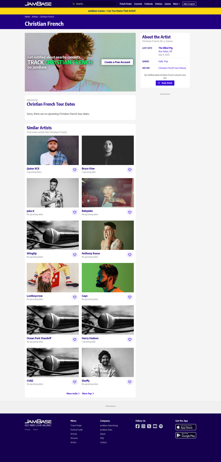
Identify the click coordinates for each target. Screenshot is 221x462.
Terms (35, 429)
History (146, 68)
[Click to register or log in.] (75, 170)
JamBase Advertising (109, 425)
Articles (74, 434)
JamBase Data (106, 429)
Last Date (147, 48)
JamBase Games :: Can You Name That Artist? (112, 10)
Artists (35, 16)
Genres (145, 62)
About (102, 434)
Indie (160, 61)
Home (27, 16)
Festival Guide (77, 429)
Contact (103, 442)
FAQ (102, 438)
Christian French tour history (172, 67)
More (175, 3)
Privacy (27, 429)
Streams (74, 438)
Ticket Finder (76, 425)
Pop (166, 61)
